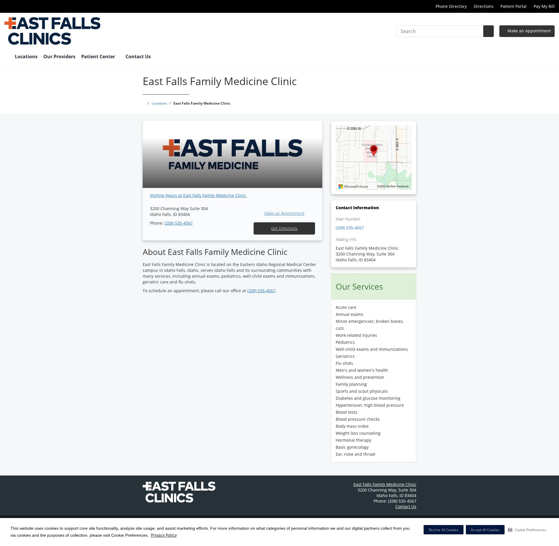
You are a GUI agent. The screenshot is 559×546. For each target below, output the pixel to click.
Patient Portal (513, 6)
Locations (26, 56)
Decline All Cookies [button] (444, 529)
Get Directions (284, 228)
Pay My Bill (544, 6)
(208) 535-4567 (178, 223)
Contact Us (138, 56)
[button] (527, 529)
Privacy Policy (164, 535)
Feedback (403, 186)
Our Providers (59, 56)
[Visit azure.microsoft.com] (353, 186)
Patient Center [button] (98, 56)
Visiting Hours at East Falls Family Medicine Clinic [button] (198, 195)
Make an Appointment (528, 31)
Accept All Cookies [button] (485, 529)
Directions (483, 6)
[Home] (6, 57)
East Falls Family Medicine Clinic (384, 484)
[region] (374, 158)
